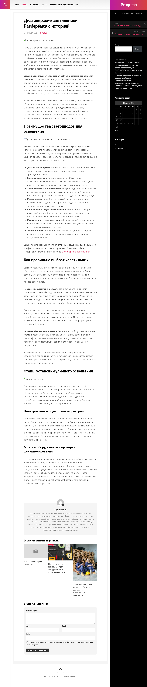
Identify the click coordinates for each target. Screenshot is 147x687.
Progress (129, 4)
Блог (119, 144)
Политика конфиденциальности (63, 5)
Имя (28, 626)
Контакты (34, 5)
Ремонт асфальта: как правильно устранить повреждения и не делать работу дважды (128, 65)
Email (64, 626)
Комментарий (32, 610)
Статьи (120, 148)
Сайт (28, 634)
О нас (44, 5)
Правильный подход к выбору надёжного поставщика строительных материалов (82, 590)
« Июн (117, 130)
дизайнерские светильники (76, 251)
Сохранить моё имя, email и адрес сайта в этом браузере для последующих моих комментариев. (59, 643)
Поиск (117, 45)
